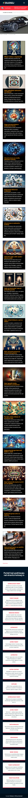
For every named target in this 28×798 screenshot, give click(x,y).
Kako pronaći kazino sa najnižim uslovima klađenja (14, 548)
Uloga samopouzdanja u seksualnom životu (11, 125)
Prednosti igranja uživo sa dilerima (12, 514)
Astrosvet (14, 627)
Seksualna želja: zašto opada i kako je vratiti (13, 257)
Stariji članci (5, 563)
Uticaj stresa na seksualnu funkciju (12, 224)
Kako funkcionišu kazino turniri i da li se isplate (14, 482)
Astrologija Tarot (14, 697)
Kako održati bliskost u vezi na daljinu (13, 320)
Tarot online (14, 598)
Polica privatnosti (18, 796)
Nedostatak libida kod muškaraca (11, 190)
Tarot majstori (14, 778)
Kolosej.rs (12, 796)
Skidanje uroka (14, 613)
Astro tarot (14, 710)
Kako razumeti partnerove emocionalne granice (12, 352)
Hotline (14, 684)
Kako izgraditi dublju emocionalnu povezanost (12, 384)
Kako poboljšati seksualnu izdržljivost (12, 91)
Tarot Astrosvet (14, 765)
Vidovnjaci (14, 737)
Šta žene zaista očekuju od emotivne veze (12, 417)
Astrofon (14, 655)
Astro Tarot (14, 642)
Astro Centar (14, 669)
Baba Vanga (14, 752)
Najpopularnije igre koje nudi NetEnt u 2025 (13, 451)
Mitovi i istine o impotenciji (13, 57)
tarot (10, 605)
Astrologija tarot (14, 583)
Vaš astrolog (14, 724)
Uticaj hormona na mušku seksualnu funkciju (12, 158)
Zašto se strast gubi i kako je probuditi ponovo (12, 289)
